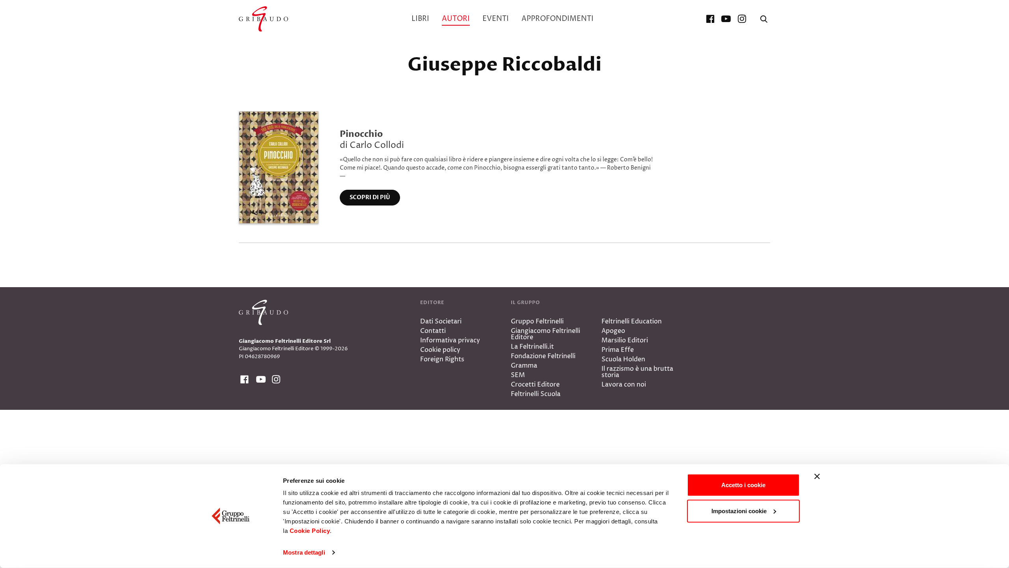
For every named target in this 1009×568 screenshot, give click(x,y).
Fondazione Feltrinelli (543, 356)
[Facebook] (710, 19)
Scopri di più (370, 197)
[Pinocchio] (278, 167)
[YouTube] (726, 19)
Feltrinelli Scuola (535, 394)
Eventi (495, 19)
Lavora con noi (623, 384)
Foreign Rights (442, 359)
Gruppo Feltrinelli (537, 321)
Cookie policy (440, 350)
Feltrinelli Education (631, 321)
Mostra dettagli (304, 552)
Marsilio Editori (624, 340)
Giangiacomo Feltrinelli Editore (545, 334)
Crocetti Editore (535, 384)
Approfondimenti (557, 19)
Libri (420, 19)
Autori (456, 19)
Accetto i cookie (743, 485)
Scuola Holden (623, 359)
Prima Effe (617, 350)
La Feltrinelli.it (532, 346)
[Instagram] (741, 19)
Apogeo (613, 331)
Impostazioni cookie (739, 510)
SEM (518, 375)
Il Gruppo (525, 302)
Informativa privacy (450, 340)
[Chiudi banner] (817, 476)
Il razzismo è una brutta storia (637, 371)
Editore (432, 302)
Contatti (433, 331)
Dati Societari (441, 321)
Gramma (524, 365)
